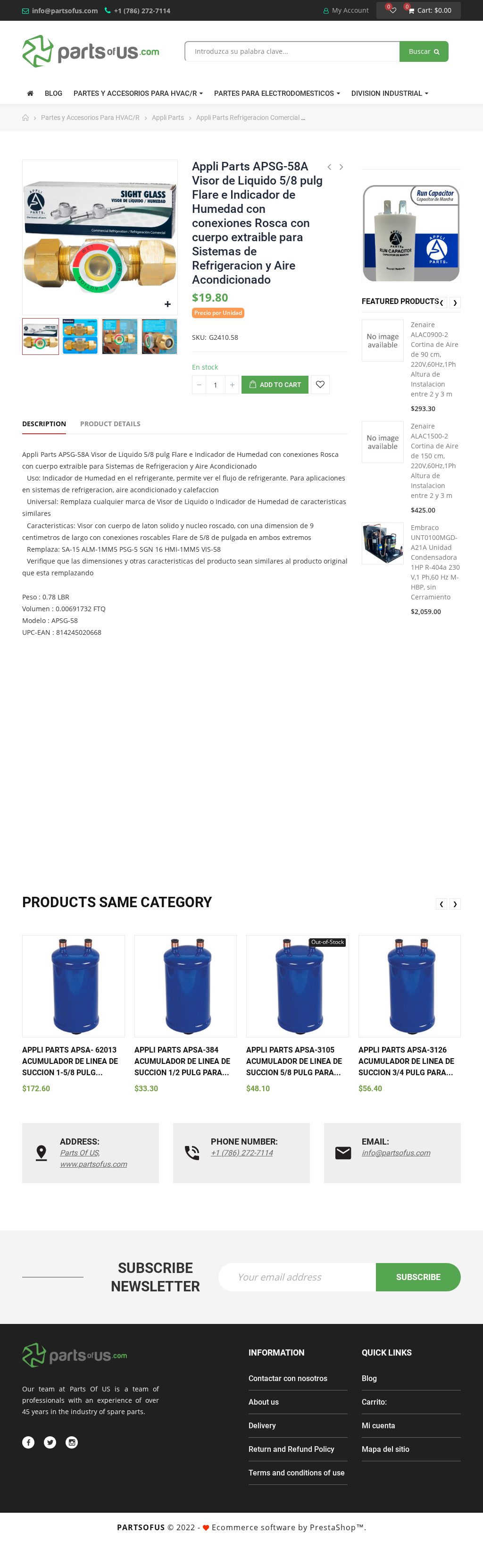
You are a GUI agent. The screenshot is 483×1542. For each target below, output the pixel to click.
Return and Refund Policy (291, 1449)
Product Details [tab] (110, 423)
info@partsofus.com (65, 10)
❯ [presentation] (455, 302)
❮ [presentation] (441, 302)
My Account (349, 10)
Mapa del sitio (385, 1449)
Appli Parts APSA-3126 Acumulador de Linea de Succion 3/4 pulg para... (406, 1061)
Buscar (421, 51)
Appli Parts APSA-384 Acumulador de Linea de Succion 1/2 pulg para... (182, 1061)
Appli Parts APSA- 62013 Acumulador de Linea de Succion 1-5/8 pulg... (70, 1061)
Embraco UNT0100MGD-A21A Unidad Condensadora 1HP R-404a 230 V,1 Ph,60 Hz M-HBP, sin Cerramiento (435, 562)
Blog (369, 1378)
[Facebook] (28, 1442)
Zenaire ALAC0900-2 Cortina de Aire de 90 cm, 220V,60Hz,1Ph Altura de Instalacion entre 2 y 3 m (434, 359)
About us (264, 1402)
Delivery (262, 1425)
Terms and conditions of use (297, 1472)
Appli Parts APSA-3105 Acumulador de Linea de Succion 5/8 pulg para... (294, 1061)
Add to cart (279, 384)
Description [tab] (44, 423)
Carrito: (374, 1402)
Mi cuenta (378, 1425)
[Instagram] (72, 1442)
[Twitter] (50, 1442)
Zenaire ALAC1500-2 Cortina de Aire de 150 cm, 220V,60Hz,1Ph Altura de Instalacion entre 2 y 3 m (434, 460)
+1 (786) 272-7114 (142, 10)
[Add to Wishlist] (320, 384)
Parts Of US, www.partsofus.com (93, 1158)
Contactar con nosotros (288, 1378)
